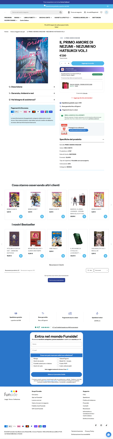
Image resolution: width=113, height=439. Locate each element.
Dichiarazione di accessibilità (80, 434)
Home (6, 31)
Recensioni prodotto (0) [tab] (12, 270)
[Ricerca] (61, 12)
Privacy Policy (89, 431)
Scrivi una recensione (56, 280)
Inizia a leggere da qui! (18, 31)
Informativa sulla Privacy (51, 380)
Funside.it (12, 432)
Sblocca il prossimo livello (56, 374)
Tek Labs (85, 93)
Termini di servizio (77, 431)
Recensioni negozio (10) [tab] (28, 270)
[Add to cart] (21, 216)
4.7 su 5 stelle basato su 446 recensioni (65, 327)
